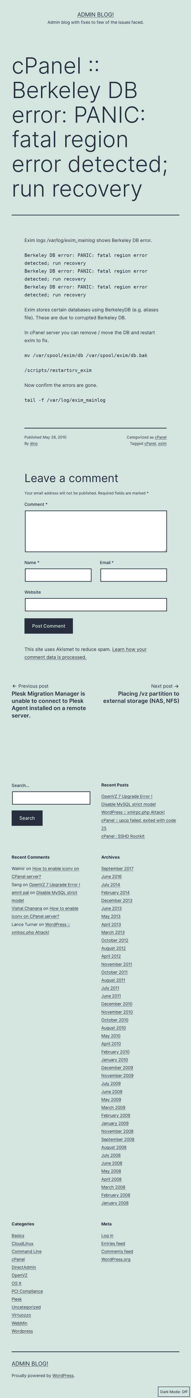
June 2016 (111, 876)
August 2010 (113, 1027)
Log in (107, 1235)
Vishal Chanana (27, 908)
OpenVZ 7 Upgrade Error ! (126, 796)
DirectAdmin (24, 1267)
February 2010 (115, 1051)
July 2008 (111, 1155)
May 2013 (110, 916)
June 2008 (111, 1163)
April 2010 (111, 1043)
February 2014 (115, 892)
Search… (20, 785)
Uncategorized (26, 1307)
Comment (36, 504)
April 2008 (111, 1179)
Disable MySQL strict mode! (128, 804)
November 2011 (116, 964)
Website (32, 592)
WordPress (63, 1375)
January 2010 (114, 1059)
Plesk (17, 1299)
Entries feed (113, 1243)
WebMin (19, 1323)
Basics (18, 1235)
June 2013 (111, 908)
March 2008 (113, 1187)
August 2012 (113, 948)
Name (31, 562)
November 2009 (117, 1075)
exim (162, 443)
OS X (16, 1283)
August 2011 (113, 980)
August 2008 (113, 1147)
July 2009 (111, 1083)
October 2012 (114, 940)
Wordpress (22, 1331)
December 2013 (116, 900)
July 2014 (110, 884)
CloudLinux (23, 1243)
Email (107, 562)
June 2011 (111, 995)
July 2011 (110, 988)
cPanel (161, 437)
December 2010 (116, 1003)
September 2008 (117, 1139)
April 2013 (111, 924)
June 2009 (111, 1091)
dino (34, 443)
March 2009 (113, 1107)
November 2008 (117, 1131)
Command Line (26, 1251)
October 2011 (114, 972)
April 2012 (111, 956)
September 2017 (117, 868)
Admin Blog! (95, 14)
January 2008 (115, 1203)
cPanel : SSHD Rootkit (123, 836)
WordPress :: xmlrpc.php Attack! (133, 812)
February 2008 (115, 1195)
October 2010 (114, 1019)
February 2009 (115, 1115)
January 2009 (115, 1123)
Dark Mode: (170, 1391)
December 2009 (117, 1067)
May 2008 (111, 1171)
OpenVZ (19, 1275)
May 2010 (110, 1035)
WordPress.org (115, 1259)
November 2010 (117, 1012)
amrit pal (20, 892)
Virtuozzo (21, 1315)
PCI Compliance (27, 1291)
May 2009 (111, 1099)
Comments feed (117, 1251)
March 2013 (113, 932)
